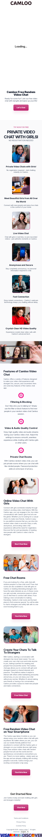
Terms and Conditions (21, 818)
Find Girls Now (21, 616)
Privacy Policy (21, 822)
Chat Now (21, 807)
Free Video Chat (21, 695)
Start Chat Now (21, 544)
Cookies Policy (21, 826)
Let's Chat (21, 108)
